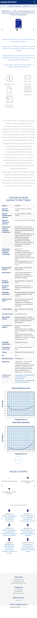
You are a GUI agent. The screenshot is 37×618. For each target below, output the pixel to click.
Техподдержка (18, 590)
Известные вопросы (18, 593)
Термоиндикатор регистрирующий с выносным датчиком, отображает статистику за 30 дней (27, 548)
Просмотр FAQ (18, 591)
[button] (1, 25)
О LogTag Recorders (18, 579)
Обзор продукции (18, 581)
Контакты (18, 600)
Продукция (18, 6)
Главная (11, 6)
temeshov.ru (23, 607)
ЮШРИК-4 (25, 6)
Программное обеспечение (18, 583)
